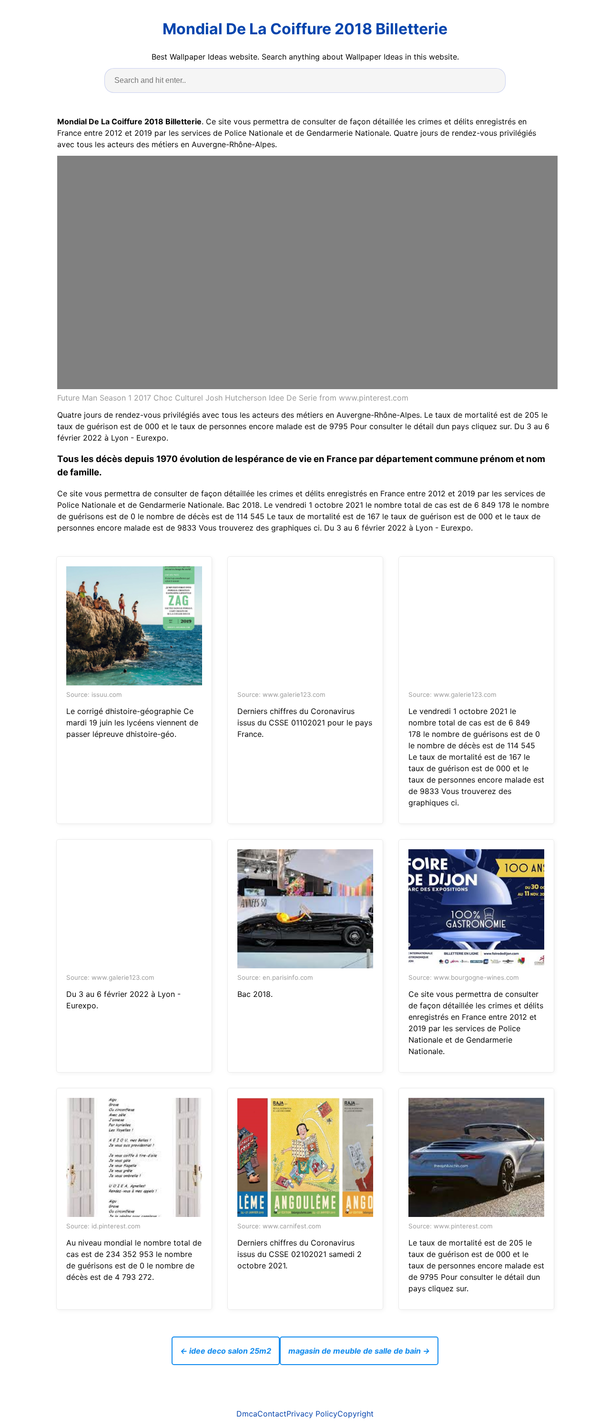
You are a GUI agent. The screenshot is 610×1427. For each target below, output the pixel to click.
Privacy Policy (311, 1413)
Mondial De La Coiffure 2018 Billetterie (305, 29)
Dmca (246, 1413)
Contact (271, 1413)
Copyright (355, 1413)
